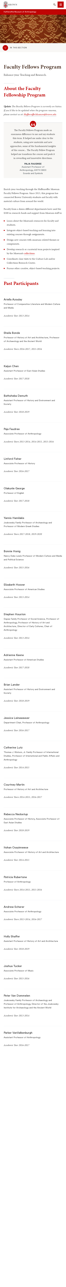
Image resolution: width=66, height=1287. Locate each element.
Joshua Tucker (13, 966)
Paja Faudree (12, 429)
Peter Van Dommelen (17, 995)
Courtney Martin (14, 784)
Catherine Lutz (13, 747)
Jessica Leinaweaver (17, 718)
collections (29, 253)
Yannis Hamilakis (14, 518)
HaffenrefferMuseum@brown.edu (40, 114)
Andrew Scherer (14, 906)
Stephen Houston (15, 614)
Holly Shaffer (12, 936)
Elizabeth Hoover (14, 584)
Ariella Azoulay (13, 299)
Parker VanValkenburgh (18, 1032)
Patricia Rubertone (15, 877)
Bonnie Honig (12, 551)
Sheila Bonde (12, 333)
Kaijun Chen (11, 366)
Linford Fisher (12, 458)
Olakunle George (14, 488)
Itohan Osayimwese (16, 847)
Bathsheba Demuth (16, 395)
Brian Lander (12, 684)
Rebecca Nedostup (16, 814)
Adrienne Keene (14, 655)
